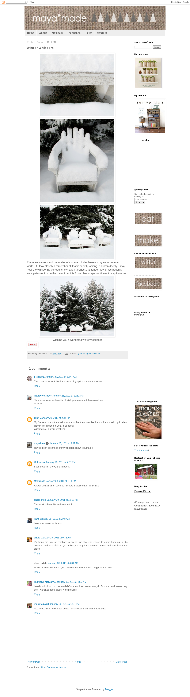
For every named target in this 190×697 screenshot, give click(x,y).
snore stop (40, 500)
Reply (37, 386)
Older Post (121, 662)
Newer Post (34, 662)
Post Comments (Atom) (53, 667)
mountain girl (41, 604)
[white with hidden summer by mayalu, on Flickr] (77, 116)
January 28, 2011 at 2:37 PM (64, 443)
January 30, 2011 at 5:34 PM (65, 604)
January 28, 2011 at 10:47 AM (61, 377)
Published (74, 33)
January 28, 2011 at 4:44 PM (61, 481)
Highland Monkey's (45, 582)
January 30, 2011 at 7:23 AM (71, 582)
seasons (96, 353)
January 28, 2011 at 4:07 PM (61, 462)
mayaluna (39, 443)
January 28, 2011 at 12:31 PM (68, 395)
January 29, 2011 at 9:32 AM (56, 537)
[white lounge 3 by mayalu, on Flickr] (77, 202)
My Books (57, 33)
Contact (102, 33)
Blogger (109, 689)
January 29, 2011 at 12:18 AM (62, 500)
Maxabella (39, 481)
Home (30, 33)
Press (89, 33)
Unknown (39, 462)
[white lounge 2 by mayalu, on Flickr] (77, 258)
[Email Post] (66, 353)
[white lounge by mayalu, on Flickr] (77, 336)
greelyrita (39, 377)
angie (37, 537)
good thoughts (84, 353)
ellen (36, 418)
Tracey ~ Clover (43, 395)
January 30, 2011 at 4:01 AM (63, 563)
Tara (36, 519)
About (43, 33)
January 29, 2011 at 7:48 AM (55, 519)
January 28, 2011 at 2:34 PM (55, 418)
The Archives (141, 450)
